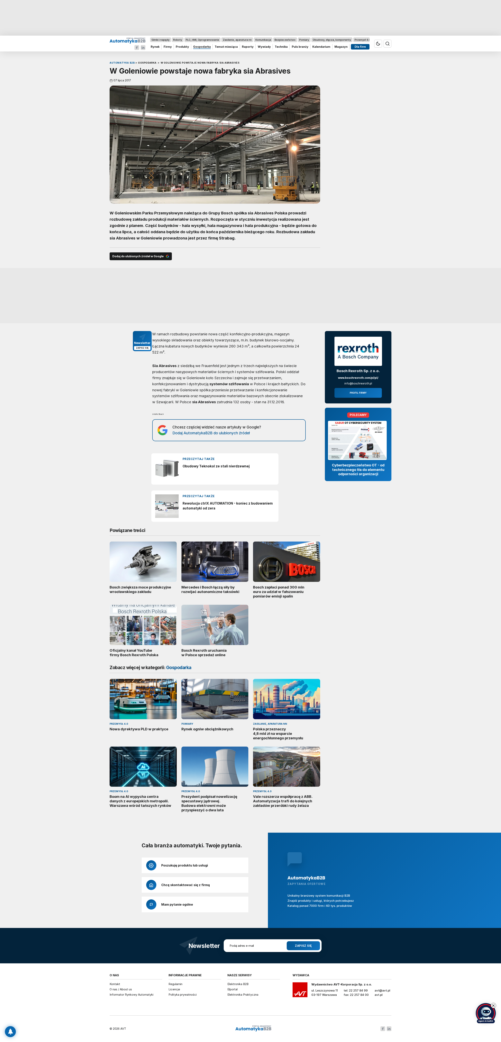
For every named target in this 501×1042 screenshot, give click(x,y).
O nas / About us (121, 989)
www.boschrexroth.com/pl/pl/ (358, 377)
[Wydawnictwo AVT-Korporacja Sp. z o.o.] (300, 991)
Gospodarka (202, 47)
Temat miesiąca (226, 47)
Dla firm (360, 47)
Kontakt (115, 984)
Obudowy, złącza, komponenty (332, 39)
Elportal (232, 989)
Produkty (182, 47)
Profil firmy (358, 392)
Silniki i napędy (160, 39)
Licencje (174, 989)
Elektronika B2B (238, 984)
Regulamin (175, 984)
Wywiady (264, 47)
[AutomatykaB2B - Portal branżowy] (127, 40)
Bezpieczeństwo (285, 39)
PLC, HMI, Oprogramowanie (202, 39)
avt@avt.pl (382, 990)
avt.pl (379, 995)
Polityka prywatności (183, 994)
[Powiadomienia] (10, 1031)
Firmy (168, 47)
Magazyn (341, 47)
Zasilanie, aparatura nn (237, 39)
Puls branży (300, 47)
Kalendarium (321, 47)
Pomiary (304, 39)
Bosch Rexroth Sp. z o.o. (358, 371)
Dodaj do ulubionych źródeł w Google (138, 256)
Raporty (248, 47)
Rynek (155, 47)
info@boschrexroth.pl (358, 383)
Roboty (177, 39)
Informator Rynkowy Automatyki (131, 994)
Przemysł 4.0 (362, 39)
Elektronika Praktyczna (242, 994)
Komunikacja (263, 39)
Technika (281, 47)
